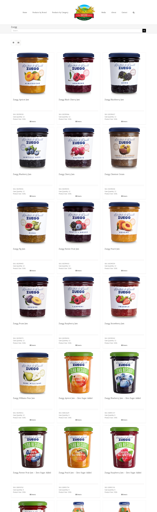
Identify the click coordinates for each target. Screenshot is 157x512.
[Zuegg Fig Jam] (32, 223)
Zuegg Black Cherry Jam (69, 99)
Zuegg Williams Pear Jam (24, 398)
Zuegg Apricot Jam (21, 99)
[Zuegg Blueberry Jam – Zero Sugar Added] (124, 372)
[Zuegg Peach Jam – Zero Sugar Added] (78, 447)
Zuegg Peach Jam (112, 249)
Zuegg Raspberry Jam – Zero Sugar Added (123, 472)
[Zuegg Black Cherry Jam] (78, 74)
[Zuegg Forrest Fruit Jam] (78, 223)
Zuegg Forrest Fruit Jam (69, 249)
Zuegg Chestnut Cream (114, 174)
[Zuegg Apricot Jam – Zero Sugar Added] (78, 372)
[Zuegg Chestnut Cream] (124, 148)
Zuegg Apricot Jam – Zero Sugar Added (75, 398)
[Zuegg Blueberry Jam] (32, 148)
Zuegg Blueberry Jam (22, 174)
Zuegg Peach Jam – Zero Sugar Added (75, 472)
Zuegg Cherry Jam (67, 174)
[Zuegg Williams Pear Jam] (32, 372)
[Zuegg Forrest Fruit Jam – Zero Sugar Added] (32, 447)
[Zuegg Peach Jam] (124, 223)
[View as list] (18, 42)
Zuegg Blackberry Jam (114, 99)
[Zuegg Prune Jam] (32, 298)
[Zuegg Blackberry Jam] (124, 74)
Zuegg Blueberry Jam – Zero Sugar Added (123, 398)
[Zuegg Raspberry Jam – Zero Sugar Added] (124, 447)
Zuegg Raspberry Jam (68, 323)
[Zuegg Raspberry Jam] (78, 298)
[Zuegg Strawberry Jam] (124, 298)
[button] (123, 12)
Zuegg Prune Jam (20, 323)
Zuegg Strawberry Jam (114, 323)
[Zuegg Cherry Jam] (78, 148)
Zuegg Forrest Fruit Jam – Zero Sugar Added (32, 472)
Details (33, 121)
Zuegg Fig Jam (19, 249)
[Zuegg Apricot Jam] (32, 74)
